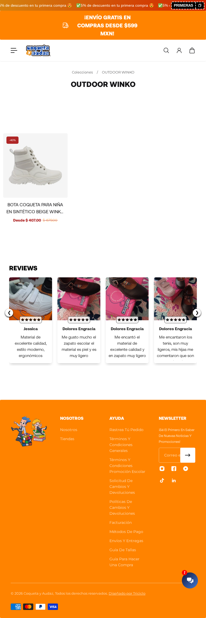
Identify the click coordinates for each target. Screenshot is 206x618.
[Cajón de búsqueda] (166, 50)
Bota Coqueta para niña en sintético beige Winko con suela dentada (35, 208)
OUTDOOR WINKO (118, 72)
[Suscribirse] (187, 455)
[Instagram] (162, 468)
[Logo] (38, 50)
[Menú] (14, 50)
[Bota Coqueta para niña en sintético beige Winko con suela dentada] (35, 165)
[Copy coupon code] (199, 5)
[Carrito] (192, 50)
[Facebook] (174, 468)
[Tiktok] (162, 480)
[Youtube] (186, 468)
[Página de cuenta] (179, 50)
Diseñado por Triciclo (127, 593)
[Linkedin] (174, 480)
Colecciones (83, 72)
